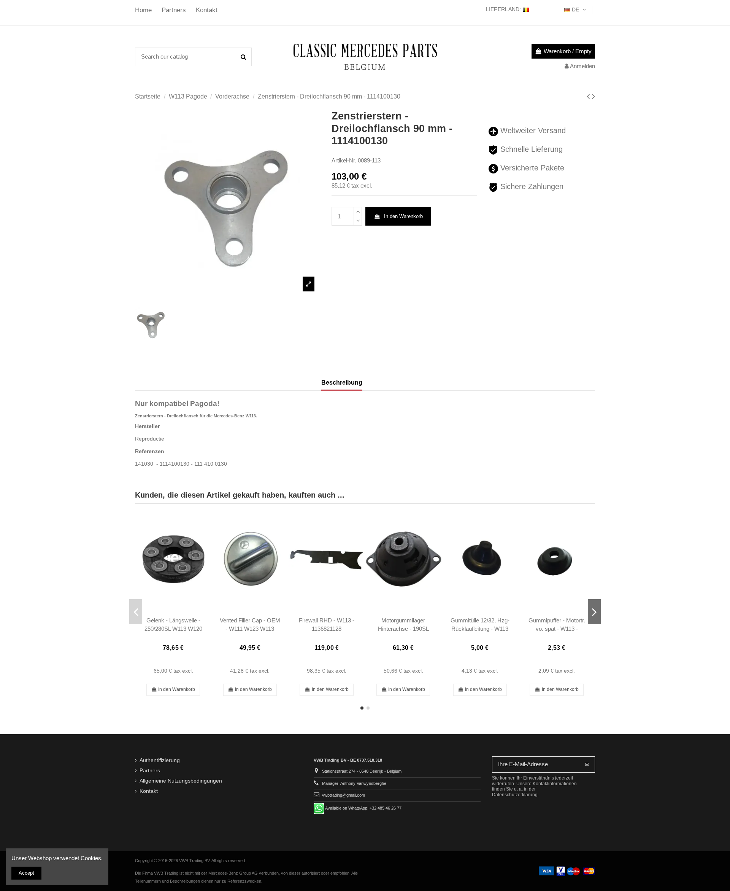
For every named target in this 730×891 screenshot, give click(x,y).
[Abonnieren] (587, 764)
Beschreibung (341, 382)
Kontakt (206, 10)
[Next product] (593, 96)
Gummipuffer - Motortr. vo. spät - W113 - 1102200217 (556, 628)
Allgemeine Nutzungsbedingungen (181, 781)
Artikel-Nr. (344, 160)
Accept (26, 873)
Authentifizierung (160, 760)
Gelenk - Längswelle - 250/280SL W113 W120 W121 (173, 628)
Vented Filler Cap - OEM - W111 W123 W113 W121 (250, 628)
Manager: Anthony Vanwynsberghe (354, 783)
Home (144, 10)
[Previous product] (589, 96)
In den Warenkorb (403, 216)
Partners (175, 10)
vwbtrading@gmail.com (343, 795)
